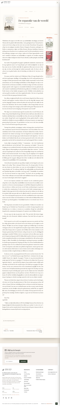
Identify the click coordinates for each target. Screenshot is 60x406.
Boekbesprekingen (40, 372)
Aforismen (26, 381)
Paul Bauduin (26, 390)
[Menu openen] (57, 2)
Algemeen (32, 27)
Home (26, 11)
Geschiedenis (38, 373)
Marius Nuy (26, 388)
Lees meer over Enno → (15, 394)
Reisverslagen (27, 383)
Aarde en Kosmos (39, 375)
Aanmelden (23, 361)
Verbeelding (26, 379)
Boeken (31, 11)
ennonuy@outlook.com (52, 372)
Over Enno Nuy (27, 373)
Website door (46, 403)
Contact (25, 391)
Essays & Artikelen (27, 377)
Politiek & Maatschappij (40, 379)
